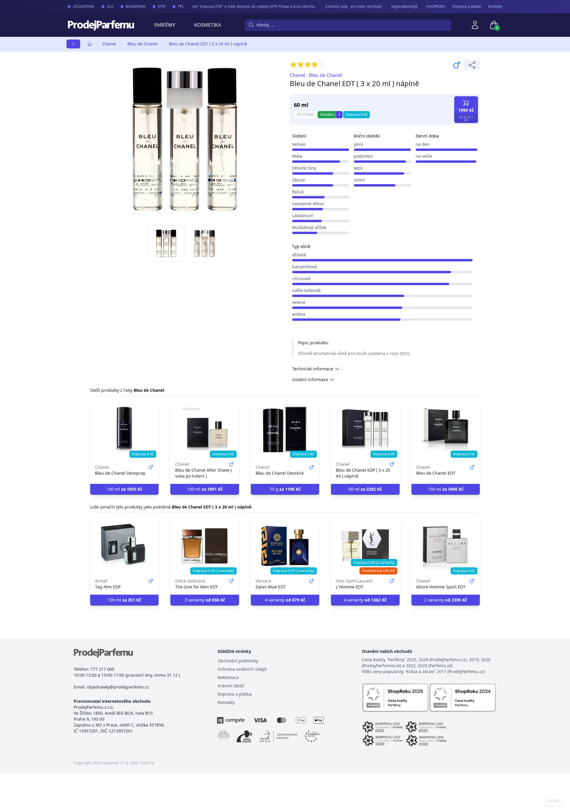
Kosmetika (207, 25)
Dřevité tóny (304, 168)
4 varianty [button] (285, 600)
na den (423, 144)
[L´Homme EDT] (365, 546)
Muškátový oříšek (309, 227)
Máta (297, 156)
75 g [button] (285, 489)
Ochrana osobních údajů (242, 669)
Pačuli (298, 192)
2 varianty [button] (445, 600)
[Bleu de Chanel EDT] (445, 429)
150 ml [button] (445, 489)
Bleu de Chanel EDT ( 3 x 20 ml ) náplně (208, 44)
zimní (359, 180)
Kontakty (495, 6)
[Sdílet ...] (471, 65)
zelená (298, 302)
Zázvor (298, 180)
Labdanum (303, 215)
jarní (358, 144)
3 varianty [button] (205, 600)
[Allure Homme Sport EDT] (445, 546)
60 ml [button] (365, 489)
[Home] (89, 44)
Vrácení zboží (231, 686)
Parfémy (164, 25)
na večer (424, 156)
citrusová (301, 278)
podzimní (363, 156)
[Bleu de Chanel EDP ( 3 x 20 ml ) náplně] (365, 429)
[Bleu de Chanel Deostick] (285, 429)
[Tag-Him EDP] (124, 546)
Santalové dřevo (308, 203)
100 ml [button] (124, 489)
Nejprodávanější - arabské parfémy (414, 6)
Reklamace (228, 677)
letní (358, 168)
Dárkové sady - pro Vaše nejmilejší (347, 6)
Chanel (109, 44)
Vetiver (299, 144)
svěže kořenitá (306, 290)
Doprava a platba (466, 6)
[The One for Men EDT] (204, 546)
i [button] (339, 114)
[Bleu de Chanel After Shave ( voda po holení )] (204, 429)
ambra (298, 314)
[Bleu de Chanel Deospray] (124, 429)
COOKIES (554, 801)
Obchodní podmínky (238, 661)
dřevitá (299, 255)
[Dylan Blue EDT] (285, 546)
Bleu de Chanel (142, 44)
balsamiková (304, 266)
